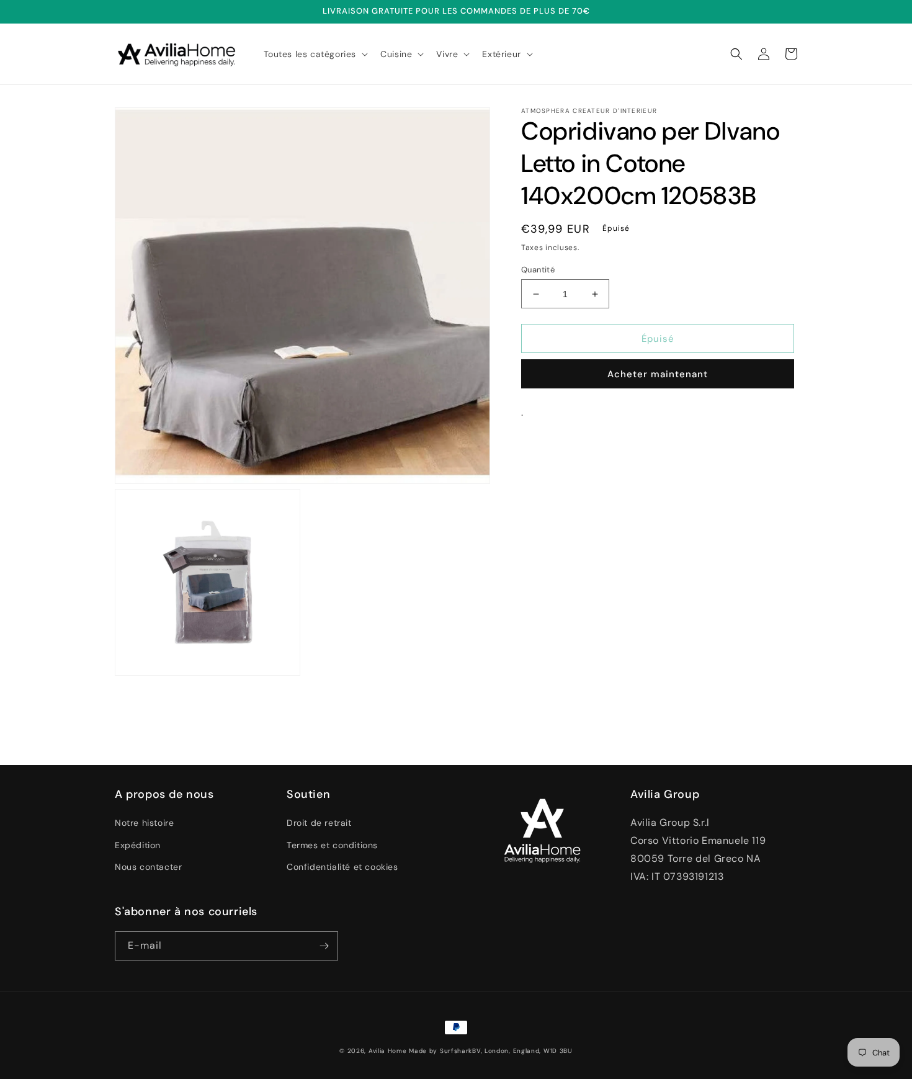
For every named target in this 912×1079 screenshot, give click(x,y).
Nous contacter (148, 866)
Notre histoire (144, 822)
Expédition (138, 845)
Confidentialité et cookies (342, 866)
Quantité (538, 269)
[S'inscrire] (324, 945)
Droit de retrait (319, 822)
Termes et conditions (332, 845)
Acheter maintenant (657, 374)
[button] (314, 54)
